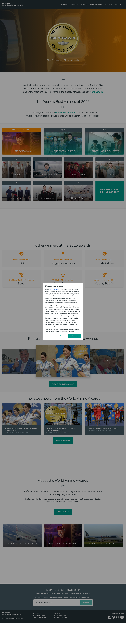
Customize (51, 336)
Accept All (75, 336)
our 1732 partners (55, 289)
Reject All (63, 336)
